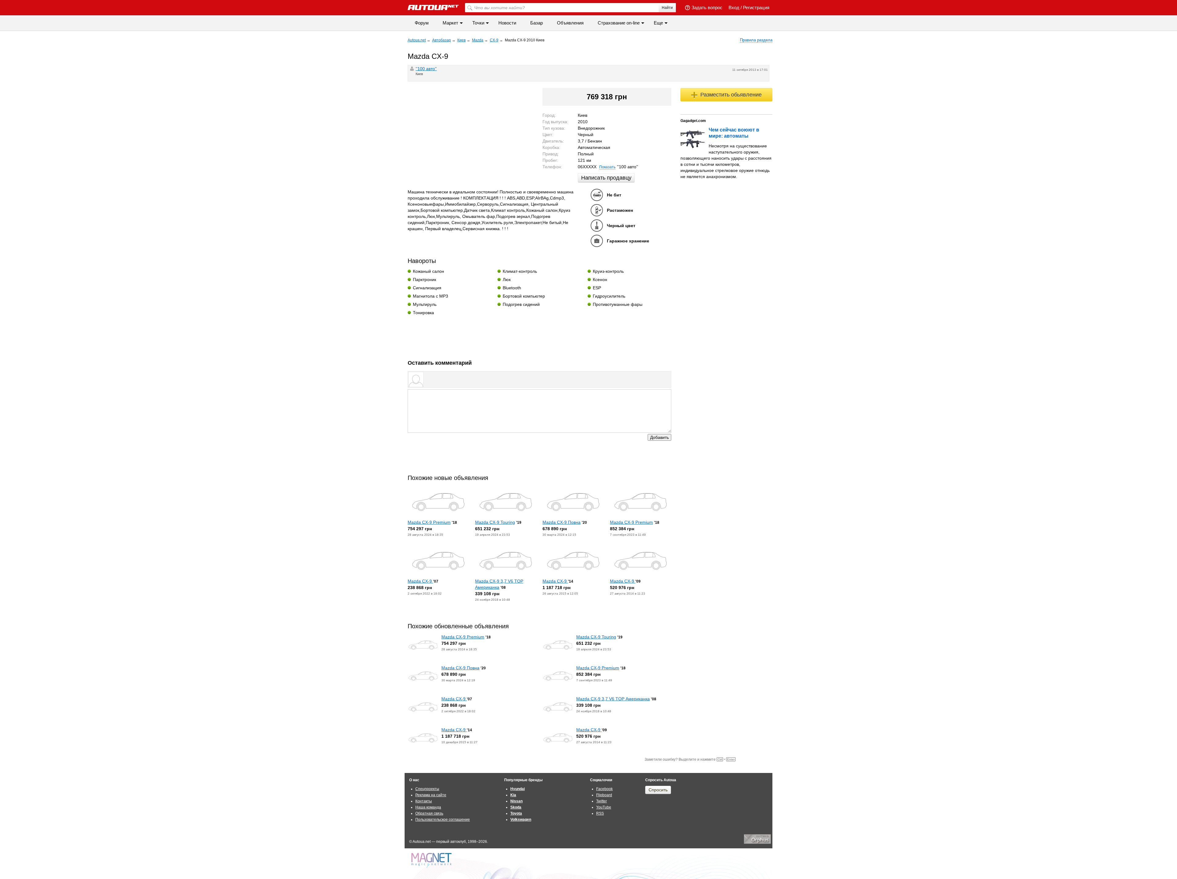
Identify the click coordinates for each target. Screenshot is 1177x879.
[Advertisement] (539, 335)
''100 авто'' (426, 68)
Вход (734, 7)
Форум (422, 22)
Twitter (601, 801)
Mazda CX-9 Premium (429, 522)
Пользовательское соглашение (442, 819)
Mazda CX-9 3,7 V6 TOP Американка (613, 698)
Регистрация (756, 7)
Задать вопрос (706, 7)
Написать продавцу (606, 178)
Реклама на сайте (430, 795)
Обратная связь (429, 813)
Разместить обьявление (731, 95)
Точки (478, 22)
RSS (600, 813)
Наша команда (428, 807)
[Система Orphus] (757, 842)
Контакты (423, 801)
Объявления (570, 22)
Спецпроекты (427, 789)
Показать (607, 167)
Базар (536, 22)
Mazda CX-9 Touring (495, 522)
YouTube (603, 807)
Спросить (658, 789)
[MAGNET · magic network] (432, 860)
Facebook (604, 789)
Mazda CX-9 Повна (562, 522)
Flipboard (604, 795)
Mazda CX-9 (420, 581)
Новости (507, 22)
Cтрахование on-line (619, 22)
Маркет (450, 22)
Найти (667, 8)
